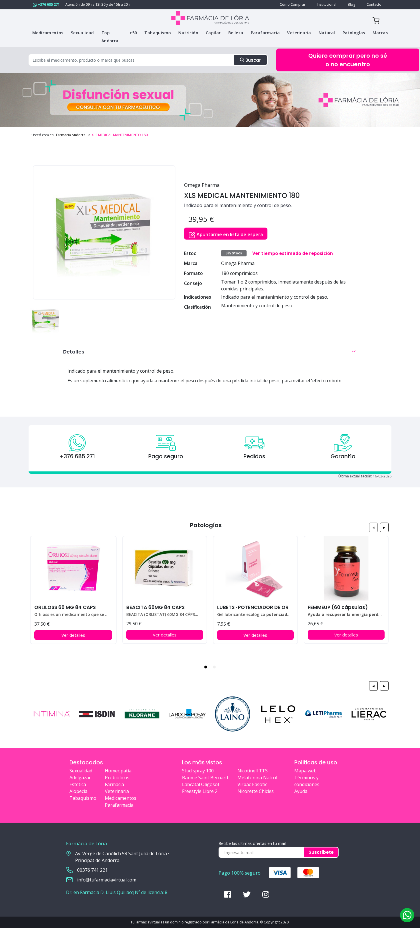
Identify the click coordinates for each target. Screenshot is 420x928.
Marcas (380, 32)
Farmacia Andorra (70, 134)
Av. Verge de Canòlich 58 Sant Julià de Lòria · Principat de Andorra (122, 856)
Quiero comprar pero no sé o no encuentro (347, 60)
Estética (77, 784)
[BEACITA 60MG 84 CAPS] (165, 568)
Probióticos (117, 777)
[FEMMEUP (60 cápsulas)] (346, 568)
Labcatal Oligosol (200, 784)
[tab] (205, 667)
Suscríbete (321, 852)
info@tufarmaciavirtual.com (106, 880)
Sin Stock (233, 253)
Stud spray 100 (198, 771)
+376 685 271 (48, 4)
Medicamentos (120, 798)
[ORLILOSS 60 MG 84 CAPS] (73, 568)
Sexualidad (80, 771)
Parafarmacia (119, 805)
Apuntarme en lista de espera (229, 234)
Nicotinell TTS (252, 771)
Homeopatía (118, 771)
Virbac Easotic (252, 784)
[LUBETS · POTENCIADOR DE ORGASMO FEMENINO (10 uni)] (255, 568)
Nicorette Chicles (255, 791)
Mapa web (305, 771)
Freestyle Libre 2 (199, 791)
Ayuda (300, 791)
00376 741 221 (92, 870)
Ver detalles (73, 635)
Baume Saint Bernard (205, 777)
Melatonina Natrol (257, 777)
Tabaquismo (82, 798)
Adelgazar (80, 777)
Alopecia (78, 791)
